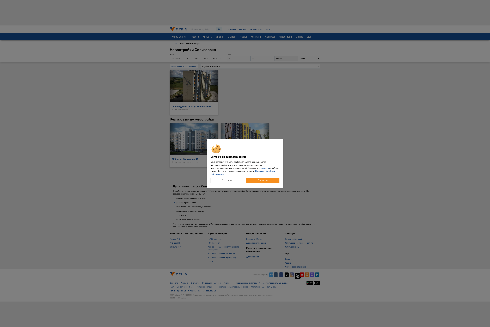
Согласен (263, 180)
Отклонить (227, 180)
